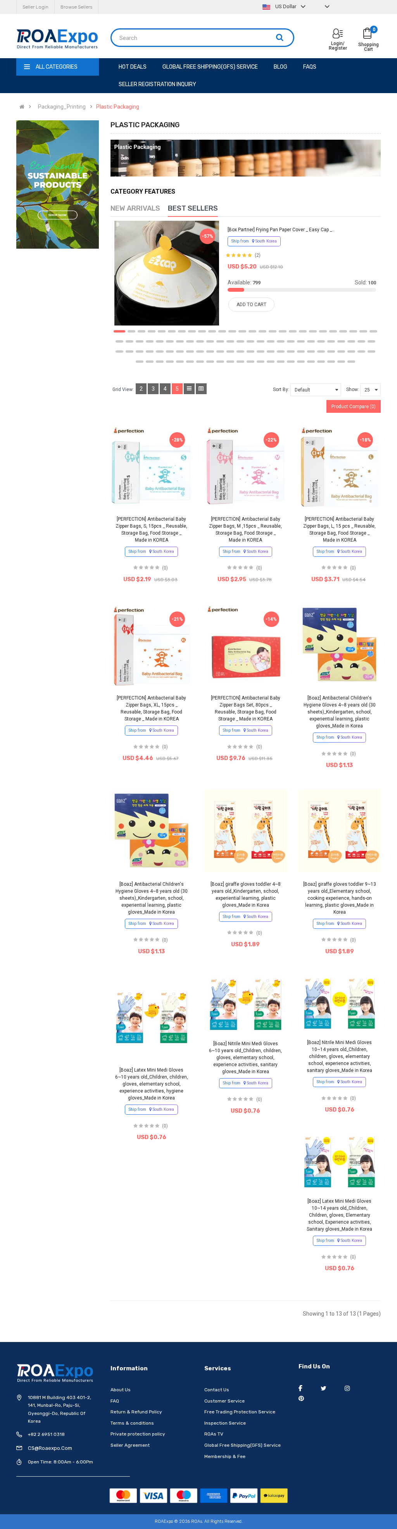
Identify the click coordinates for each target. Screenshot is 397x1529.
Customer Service (224, 1401)
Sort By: (281, 389)
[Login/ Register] (337, 34)
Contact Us (216, 1389)
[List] (189, 388)
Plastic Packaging (117, 106)
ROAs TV (213, 1434)
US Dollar (285, 6)
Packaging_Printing (62, 106)
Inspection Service (225, 1423)
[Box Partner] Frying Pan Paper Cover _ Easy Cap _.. (281, 229)
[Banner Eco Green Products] (57, 184)
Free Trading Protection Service (239, 1412)
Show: (352, 389)
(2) (258, 255)
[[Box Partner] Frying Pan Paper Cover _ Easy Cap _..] (166, 273)
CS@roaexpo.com (50, 1448)
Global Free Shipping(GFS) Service (242, 1445)
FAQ (114, 1401)
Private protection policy (137, 1434)
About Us (120, 1389)
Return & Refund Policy (136, 1412)
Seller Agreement (130, 1445)
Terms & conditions (132, 1423)
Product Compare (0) (353, 406)
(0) (165, 568)
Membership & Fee (224, 1456)
